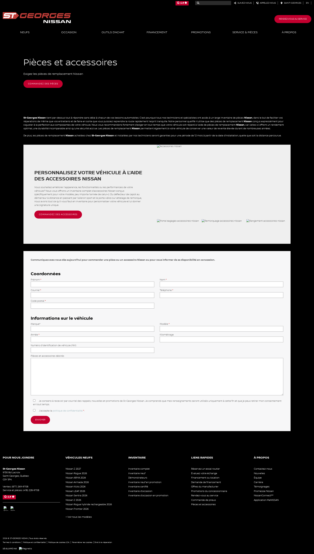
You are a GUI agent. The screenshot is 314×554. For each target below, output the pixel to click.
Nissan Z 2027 (73, 468)
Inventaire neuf (136, 473)
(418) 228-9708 (31, 490)
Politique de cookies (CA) (58, 542)
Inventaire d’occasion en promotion (148, 495)
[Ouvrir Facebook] (6, 508)
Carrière (258, 482)
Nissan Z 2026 (73, 500)
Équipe (258, 477)
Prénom (36, 279)
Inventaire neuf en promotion (144, 482)
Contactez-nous (263, 468)
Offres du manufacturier (204, 486)
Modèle (165, 324)
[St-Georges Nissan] (37, 17)
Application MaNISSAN (266, 500)
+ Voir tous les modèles (79, 517)
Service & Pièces (245, 32)
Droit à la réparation (103, 542)
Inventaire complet (139, 468)
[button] (43, 83)
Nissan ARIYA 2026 (76, 477)
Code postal (38, 301)
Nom (163, 279)
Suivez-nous (244, 3)
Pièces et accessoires (203, 504)
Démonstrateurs (137, 477)
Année (35, 334)
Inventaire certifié (138, 486)
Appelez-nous (267, 3)
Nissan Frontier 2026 (77, 509)
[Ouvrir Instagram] (13, 508)
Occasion (69, 32)
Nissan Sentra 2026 (76, 495)
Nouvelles (259, 473)
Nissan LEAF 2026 (75, 491)
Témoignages (261, 486)
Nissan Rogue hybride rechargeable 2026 (89, 504)
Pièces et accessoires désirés (47, 356)
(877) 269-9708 (20, 486)
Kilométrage (167, 334)
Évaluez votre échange (204, 473)
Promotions (201, 32)
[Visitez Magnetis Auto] (26, 548)
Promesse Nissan (264, 491)
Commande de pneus (203, 500)
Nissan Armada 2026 (77, 482)
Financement (157, 32)
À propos (289, 32)
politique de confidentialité (68, 410)
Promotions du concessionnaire (209, 491)
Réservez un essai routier (205, 468)
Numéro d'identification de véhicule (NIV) (53, 345)
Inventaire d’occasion (140, 491)
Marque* (35, 324)
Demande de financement (206, 482)
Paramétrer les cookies (82, 542)
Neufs (25, 32)
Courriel (36, 290)
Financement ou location (205, 477)
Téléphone (166, 290)
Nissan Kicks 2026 (76, 486)
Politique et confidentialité (34, 542)
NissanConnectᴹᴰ (263, 495)
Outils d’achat (113, 32)
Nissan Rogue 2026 (76, 473)
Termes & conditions (12, 542)
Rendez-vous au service (293, 19)
